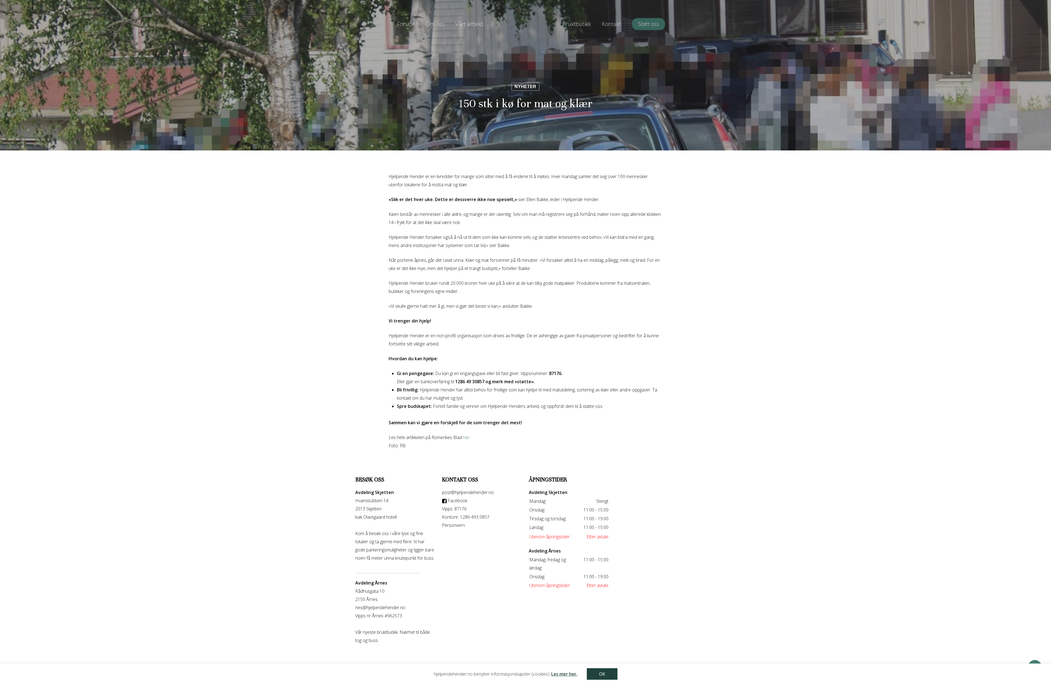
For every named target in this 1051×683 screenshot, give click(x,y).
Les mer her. (564, 674)
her (466, 437)
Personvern (453, 525)
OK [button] (602, 674)
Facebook (457, 501)
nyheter (525, 86)
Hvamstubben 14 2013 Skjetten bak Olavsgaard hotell (376, 509)
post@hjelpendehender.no (468, 492)
